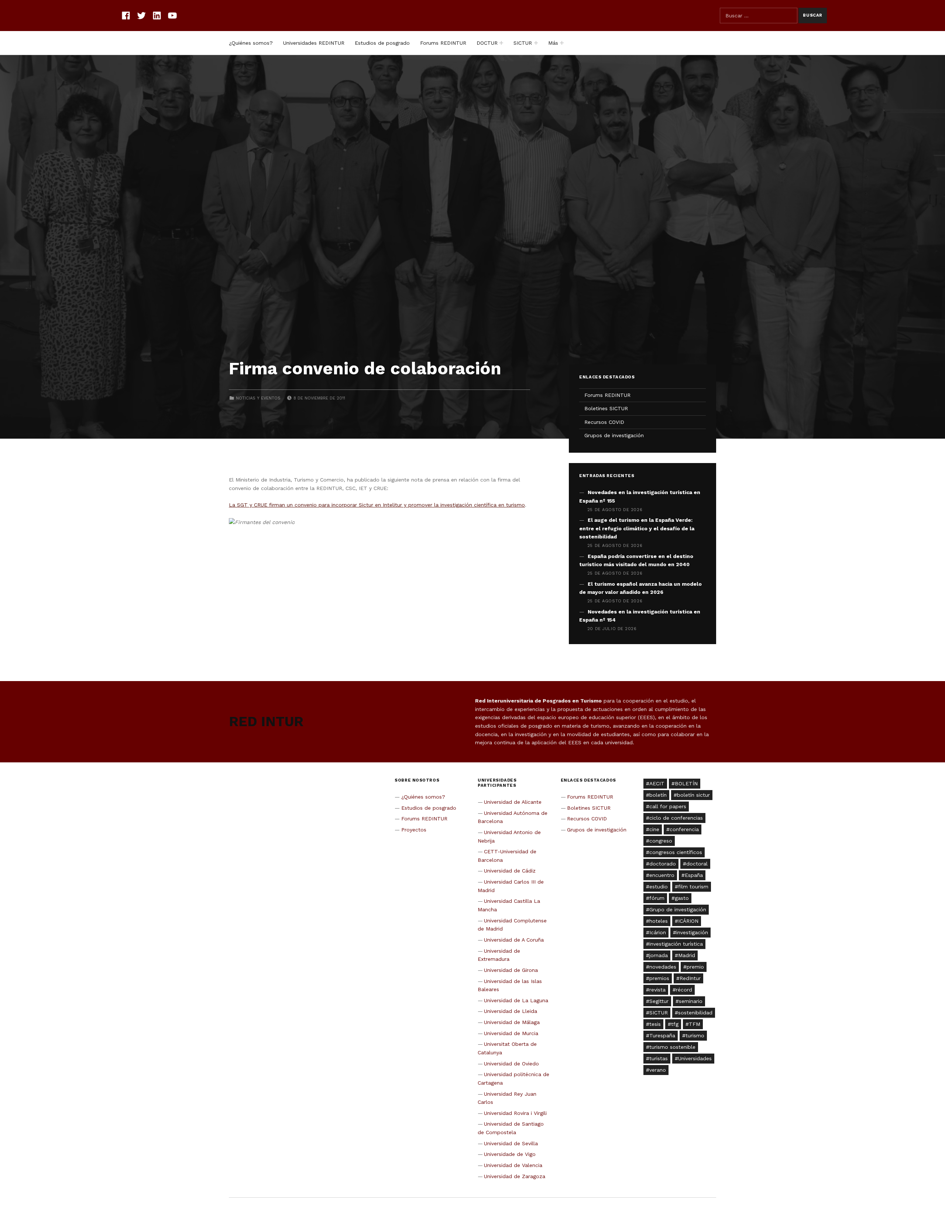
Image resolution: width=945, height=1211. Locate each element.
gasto (682, 898)
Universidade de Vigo (510, 1154)
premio (695, 967)
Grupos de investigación (614, 435)
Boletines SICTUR (606, 408)
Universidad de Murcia (511, 1033)
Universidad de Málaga (512, 1022)
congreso (660, 841)
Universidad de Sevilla (511, 1143)
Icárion (657, 932)
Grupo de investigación (677, 909)
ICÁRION (688, 921)
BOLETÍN (686, 783)
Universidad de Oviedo (511, 1064)
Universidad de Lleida (510, 1011)
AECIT (656, 783)
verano (657, 1070)
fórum (656, 898)
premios (659, 978)
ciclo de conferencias (676, 818)
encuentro (661, 875)
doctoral (697, 864)
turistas (658, 1058)
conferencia (684, 829)
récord (684, 990)
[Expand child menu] (501, 43)
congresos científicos (675, 852)
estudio (658, 886)
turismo (694, 1035)
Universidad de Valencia (513, 1165)
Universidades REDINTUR (313, 43)
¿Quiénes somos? (251, 43)
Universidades (695, 1058)
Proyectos (413, 830)
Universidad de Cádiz (510, 871)
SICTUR (522, 43)
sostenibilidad (695, 1013)
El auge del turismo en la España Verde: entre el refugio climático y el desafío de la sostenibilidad (636, 528)
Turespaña (662, 1035)
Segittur (659, 1001)
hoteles (658, 921)
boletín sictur (693, 795)
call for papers (667, 806)
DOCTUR (487, 43)
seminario (690, 1001)
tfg (674, 1024)
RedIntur (690, 978)
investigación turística (676, 944)
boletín (658, 795)
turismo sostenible (672, 1047)
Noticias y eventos (258, 398)
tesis (655, 1024)
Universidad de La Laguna (516, 1000)
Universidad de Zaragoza (514, 1176)
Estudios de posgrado (382, 43)
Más (553, 43)
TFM (694, 1024)
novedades (662, 967)
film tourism (693, 886)
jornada (658, 955)
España (694, 875)
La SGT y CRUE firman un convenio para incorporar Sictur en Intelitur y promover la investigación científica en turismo (377, 505)
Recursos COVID (604, 422)
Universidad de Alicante (513, 802)
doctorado (662, 864)
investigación (692, 932)
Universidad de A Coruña (514, 940)
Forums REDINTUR (443, 43)
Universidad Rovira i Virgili (515, 1113)
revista (657, 990)
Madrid (686, 955)
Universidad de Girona (511, 970)
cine (654, 829)
